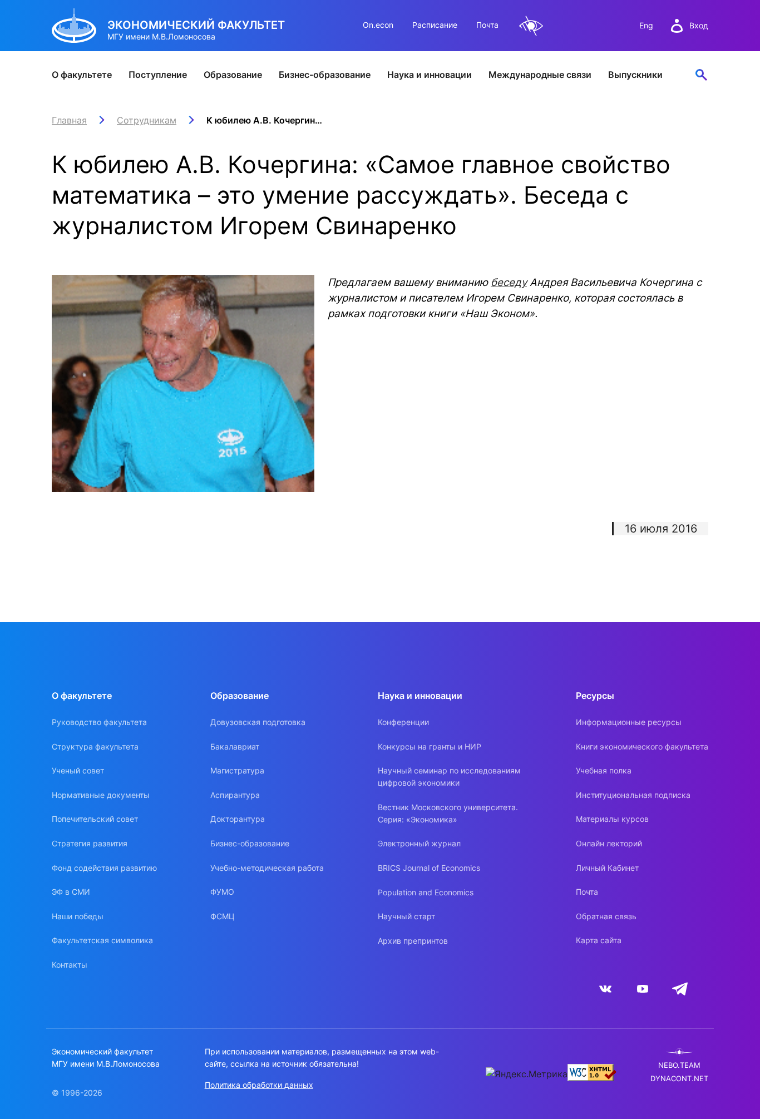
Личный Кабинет (607, 867)
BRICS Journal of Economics (429, 867)
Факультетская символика (102, 940)
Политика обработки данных (259, 1085)
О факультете (82, 74)
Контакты (69, 964)
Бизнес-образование (325, 74)
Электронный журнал (419, 843)
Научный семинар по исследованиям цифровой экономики (449, 776)
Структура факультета (95, 746)
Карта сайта (598, 940)
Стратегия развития (89, 843)
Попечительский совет (95, 819)
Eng (646, 25)
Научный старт (406, 916)
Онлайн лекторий (609, 843)
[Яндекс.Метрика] (526, 1074)
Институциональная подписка (633, 795)
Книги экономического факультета (642, 746)
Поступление (158, 74)
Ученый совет (78, 770)
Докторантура (237, 819)
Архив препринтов (413, 940)
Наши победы (77, 916)
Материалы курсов (612, 819)
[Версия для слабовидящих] (531, 26)
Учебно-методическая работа (267, 867)
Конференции (403, 722)
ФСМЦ (222, 916)
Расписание (434, 24)
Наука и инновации (429, 74)
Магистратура (237, 770)
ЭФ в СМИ (71, 891)
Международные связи (539, 74)
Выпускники (635, 74)
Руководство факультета (99, 722)
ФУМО (222, 891)
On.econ (378, 24)
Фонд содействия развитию (104, 867)
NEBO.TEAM (679, 1065)
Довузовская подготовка (257, 722)
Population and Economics (425, 892)
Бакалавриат (234, 746)
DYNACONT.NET (679, 1078)
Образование (233, 74)
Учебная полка (603, 770)
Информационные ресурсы (629, 722)
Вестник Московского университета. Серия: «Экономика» (448, 813)
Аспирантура (235, 795)
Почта (487, 24)
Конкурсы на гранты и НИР (429, 746)
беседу (509, 282)
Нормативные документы (101, 795)
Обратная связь (606, 916)
